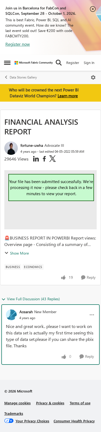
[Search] (58, 62)
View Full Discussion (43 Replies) (33, 298)
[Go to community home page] (34, 63)
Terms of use (80, 403)
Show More (19, 253)
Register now (17, 44)
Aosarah (26, 311)
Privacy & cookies (50, 403)
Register (72, 62)
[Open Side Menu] (7, 63)
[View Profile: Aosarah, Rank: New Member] (11, 314)
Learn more (68, 95)
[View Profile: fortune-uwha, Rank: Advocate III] (11, 148)
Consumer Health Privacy (74, 421)
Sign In (89, 62)
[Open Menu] (93, 77)
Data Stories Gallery (23, 77)
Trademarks (13, 413)
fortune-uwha (31, 145)
